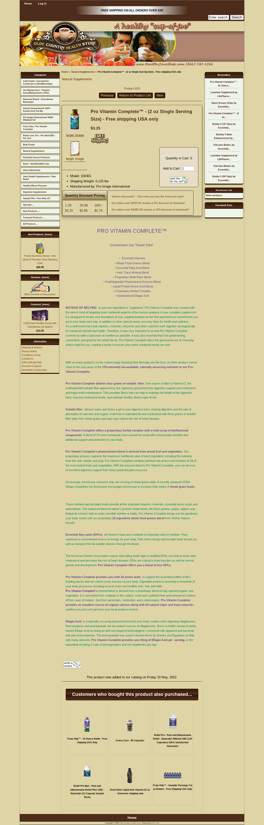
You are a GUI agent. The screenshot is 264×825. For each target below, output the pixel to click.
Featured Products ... (33, 217)
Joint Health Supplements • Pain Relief (39, 177)
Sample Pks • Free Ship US (36, 198)
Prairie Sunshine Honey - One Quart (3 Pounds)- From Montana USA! (40, 260)
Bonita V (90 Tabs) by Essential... (224, 178)
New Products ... (31, 211)
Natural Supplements (33, 151)
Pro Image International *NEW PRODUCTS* (38, 118)
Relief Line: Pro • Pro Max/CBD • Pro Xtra (39, 136)
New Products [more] (40, 234)
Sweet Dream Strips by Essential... (224, 105)
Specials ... (28, 205)
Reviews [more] (40, 277)
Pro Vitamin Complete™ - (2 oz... (224, 115)
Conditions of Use (31, 355)
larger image (75, 159)
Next (160, 95)
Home (28, 3)
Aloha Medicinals (31, 170)
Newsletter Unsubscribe (34, 370)
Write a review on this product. (40, 294)
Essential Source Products (36, 157)
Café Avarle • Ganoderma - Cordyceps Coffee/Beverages (38, 82)
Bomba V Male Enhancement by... (224, 136)
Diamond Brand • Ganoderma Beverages (38, 100)
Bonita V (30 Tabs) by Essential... (224, 126)
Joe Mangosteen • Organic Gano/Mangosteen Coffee (36, 91)
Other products (214, 195)
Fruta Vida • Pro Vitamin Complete (35, 127)
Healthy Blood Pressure (35, 185)
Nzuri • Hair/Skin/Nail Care (36, 164)
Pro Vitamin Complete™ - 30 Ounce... (224, 84)
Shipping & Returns (32, 347)
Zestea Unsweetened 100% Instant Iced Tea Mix (36, 109)
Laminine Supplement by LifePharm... (224, 94)
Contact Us (27, 358)
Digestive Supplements (35, 192)
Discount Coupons (31, 366)
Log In (42, 3)
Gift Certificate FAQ (32, 362)
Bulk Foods (29, 144)
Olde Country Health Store (130, 823)
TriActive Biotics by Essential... (224, 147)
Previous (107, 95)
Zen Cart (155, 823)
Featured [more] (40, 304)
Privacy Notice (29, 351)
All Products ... (30, 224)
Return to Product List (135, 95)
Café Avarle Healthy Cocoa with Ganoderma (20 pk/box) (40, 325)
